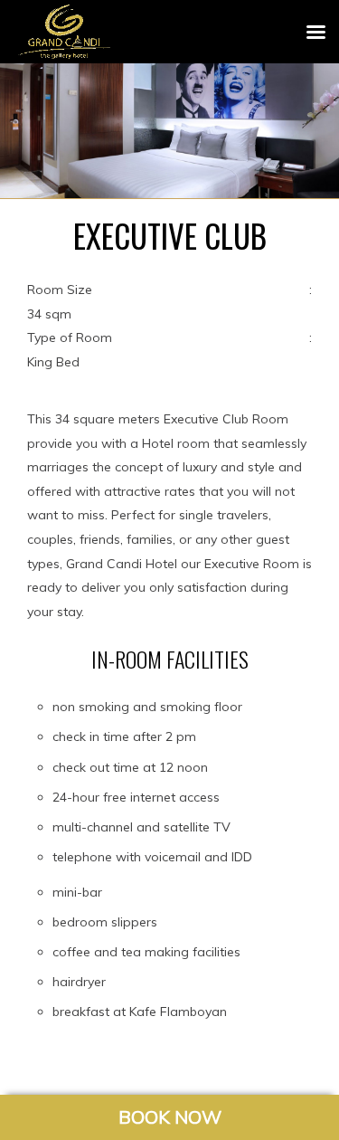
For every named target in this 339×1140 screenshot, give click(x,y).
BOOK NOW (169, 1117)
